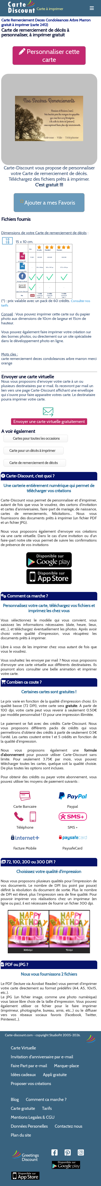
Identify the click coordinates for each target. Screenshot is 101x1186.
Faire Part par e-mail (29, 1066)
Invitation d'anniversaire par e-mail (42, 1057)
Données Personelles (29, 1126)
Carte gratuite (23, 1108)
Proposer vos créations (31, 1083)
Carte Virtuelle (23, 1048)
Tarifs (47, 1108)
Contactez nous (68, 1126)
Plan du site (21, 1135)
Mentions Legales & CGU (32, 1117)
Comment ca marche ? (46, 1099)
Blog (15, 1099)
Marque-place (66, 1066)
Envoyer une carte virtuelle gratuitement (49, 421)
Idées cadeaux (23, 1075)
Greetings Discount (30, 1157)
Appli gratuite (55, 1075)
